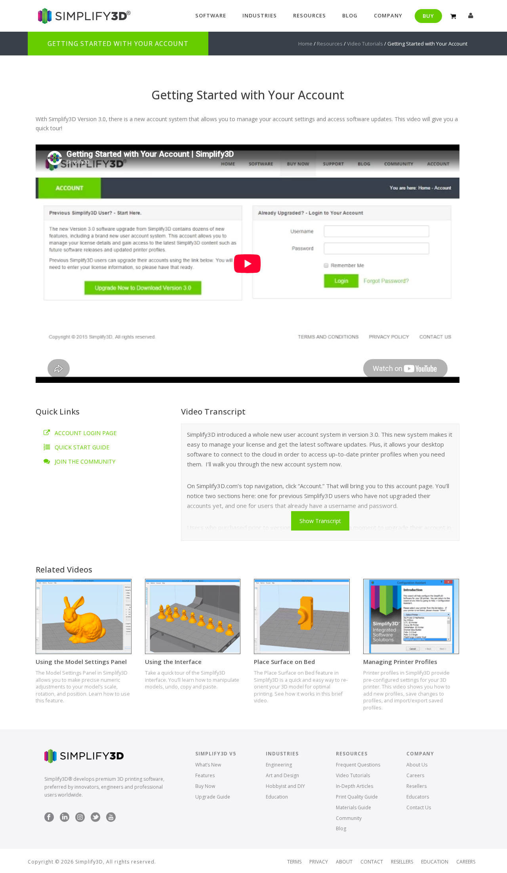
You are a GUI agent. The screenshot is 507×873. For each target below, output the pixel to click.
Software (210, 15)
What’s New (208, 764)
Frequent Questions (358, 764)
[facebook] (49, 817)
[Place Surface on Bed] (302, 616)
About (344, 862)
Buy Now (205, 786)
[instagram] (80, 817)
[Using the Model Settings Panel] (83, 616)
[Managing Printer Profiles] (411, 616)
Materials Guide (353, 807)
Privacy (318, 862)
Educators (417, 796)
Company (388, 15)
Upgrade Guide (212, 796)
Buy (428, 15)
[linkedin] (64, 817)
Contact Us (418, 807)
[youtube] (111, 817)
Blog (350, 15)
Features (205, 775)
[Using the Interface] (193, 616)
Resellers (416, 786)
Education (277, 796)
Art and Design (282, 775)
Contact (371, 862)
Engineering (279, 764)
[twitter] (95, 817)
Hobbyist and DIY (285, 786)
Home (305, 43)
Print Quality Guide (357, 796)
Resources (309, 15)
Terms (294, 862)
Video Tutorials (365, 43)
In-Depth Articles (354, 786)
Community (349, 818)
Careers (415, 775)
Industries (259, 15)
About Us (416, 764)
